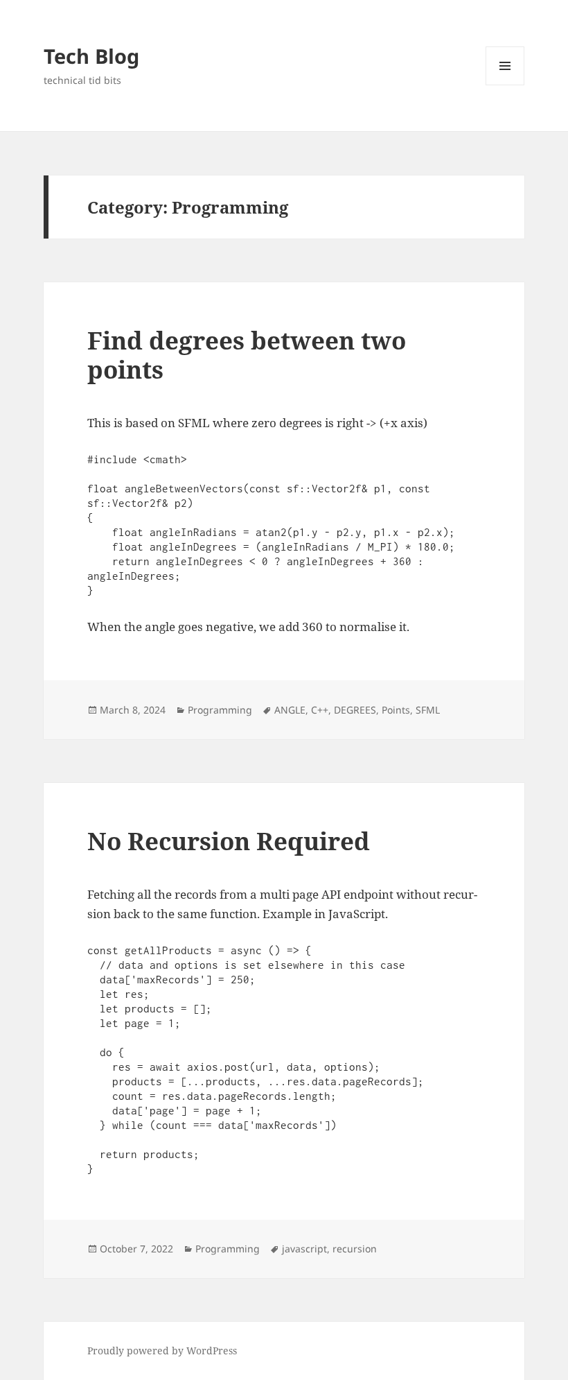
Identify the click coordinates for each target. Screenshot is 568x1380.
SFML (428, 709)
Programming (220, 709)
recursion (354, 1248)
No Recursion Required (228, 841)
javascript (304, 1248)
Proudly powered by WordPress (162, 1350)
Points (396, 709)
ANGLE (289, 709)
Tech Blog (91, 55)
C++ (319, 709)
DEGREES (355, 709)
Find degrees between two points (246, 355)
